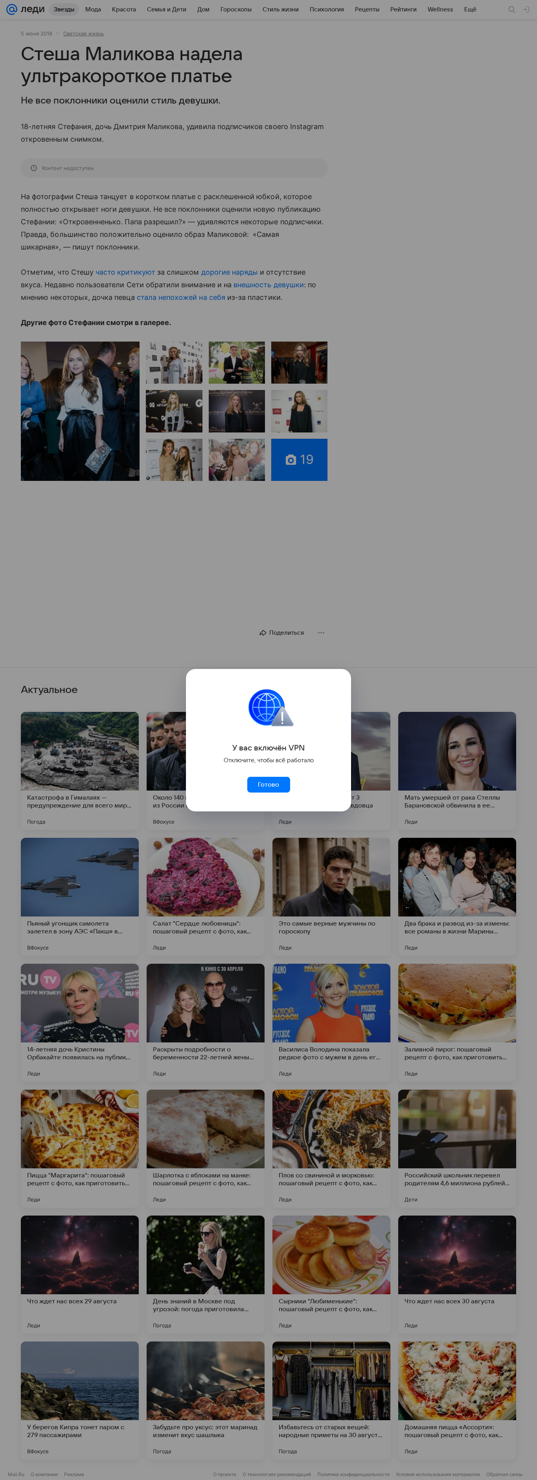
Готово (268, 784)
